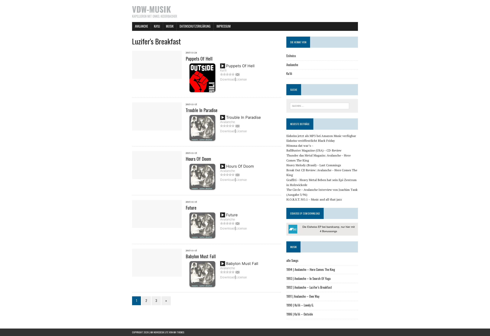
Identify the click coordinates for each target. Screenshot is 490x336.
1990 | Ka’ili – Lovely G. (300, 305)
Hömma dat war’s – (299, 145)
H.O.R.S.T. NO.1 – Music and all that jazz (314, 199)
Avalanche (141, 26)
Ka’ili (157, 26)
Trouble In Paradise (201, 110)
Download (227, 79)
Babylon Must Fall (201, 256)
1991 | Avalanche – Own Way (302, 296)
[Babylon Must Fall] (157, 274)
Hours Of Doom (198, 158)
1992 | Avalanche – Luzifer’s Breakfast (309, 287)
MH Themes (178, 332)
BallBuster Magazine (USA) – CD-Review (313, 150)
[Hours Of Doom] (157, 177)
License (241, 79)
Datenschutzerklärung (195, 26)
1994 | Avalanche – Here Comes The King (310, 269)
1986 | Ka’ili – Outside (299, 314)
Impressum (223, 26)
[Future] (157, 225)
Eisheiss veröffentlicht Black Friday (310, 140)
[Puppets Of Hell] (157, 76)
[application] (223, 67)
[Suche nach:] (319, 105)
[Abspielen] (223, 66)
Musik (170, 26)
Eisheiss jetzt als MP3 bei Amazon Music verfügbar (321, 136)
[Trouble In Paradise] (157, 128)
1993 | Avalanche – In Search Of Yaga (308, 278)
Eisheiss (291, 55)
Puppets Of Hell (199, 58)
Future (191, 207)
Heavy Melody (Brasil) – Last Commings (313, 165)
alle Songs (292, 260)
